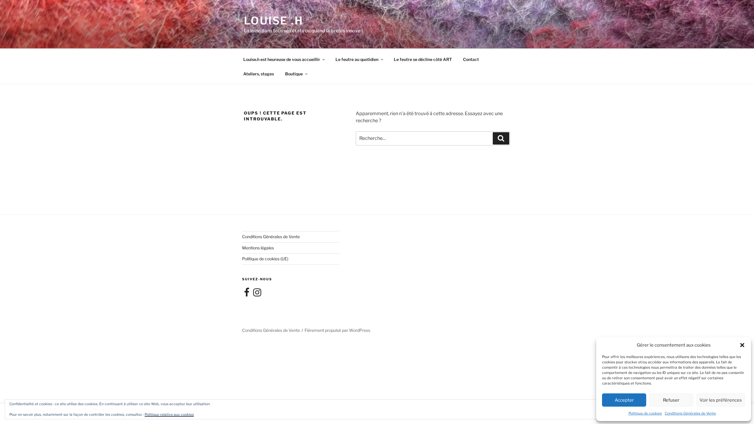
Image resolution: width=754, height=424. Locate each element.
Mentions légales (258, 247)
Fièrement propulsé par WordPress (337, 330)
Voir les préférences (721, 400)
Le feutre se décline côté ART (423, 59)
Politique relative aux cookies (169, 414)
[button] (742, 345)
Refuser (671, 400)
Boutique (294, 73)
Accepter (624, 400)
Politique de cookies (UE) (265, 258)
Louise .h (273, 20)
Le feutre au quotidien (356, 59)
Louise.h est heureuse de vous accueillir (281, 59)
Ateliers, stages (258, 73)
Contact (471, 59)
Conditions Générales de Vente (690, 413)
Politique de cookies (645, 413)
